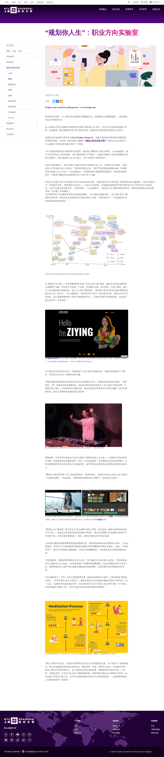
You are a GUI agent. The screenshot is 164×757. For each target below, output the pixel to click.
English (136, 2)
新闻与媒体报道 (13, 68)
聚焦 (10, 79)
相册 (10, 96)
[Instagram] (24, 735)
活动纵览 (12, 112)
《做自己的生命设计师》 (95, 141)
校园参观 (40, 2)
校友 (32, 2)
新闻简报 (12, 101)
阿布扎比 (77, 733)
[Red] (29, 740)
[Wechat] (6, 740)
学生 (7, 2)
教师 (14, 2)
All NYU (155, 2)
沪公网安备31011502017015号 (36, 752)
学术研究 (143, 9)
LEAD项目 (98, 520)
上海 (76, 730)
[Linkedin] (24, 740)
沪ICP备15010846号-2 (12, 752)
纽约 (76, 726)
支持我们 (10, 135)
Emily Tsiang (83, 138)
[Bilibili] (12, 740)
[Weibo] (61, 101)
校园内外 (10, 123)
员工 (20, 2)
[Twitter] (53, 101)
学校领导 (10, 57)
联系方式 (10, 129)
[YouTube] (18, 735)
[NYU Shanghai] (18, 10)
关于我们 (10, 46)
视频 (10, 90)
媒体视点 (12, 85)
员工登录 (144, 2)
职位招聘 (116, 733)
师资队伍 (10, 62)
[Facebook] (57, 101)
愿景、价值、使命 (14, 51)
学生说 (11, 118)
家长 (26, 2)
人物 (10, 73)
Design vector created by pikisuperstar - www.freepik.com (70, 107)
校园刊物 (12, 107)
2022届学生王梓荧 (51, 358)
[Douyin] (18, 740)
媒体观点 (49, 2)
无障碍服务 (155, 730)
